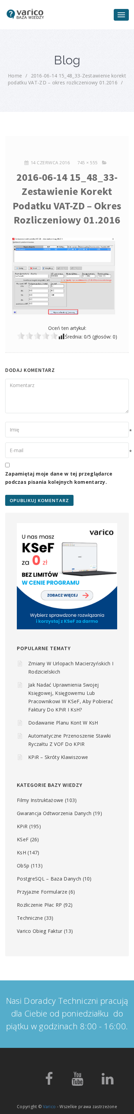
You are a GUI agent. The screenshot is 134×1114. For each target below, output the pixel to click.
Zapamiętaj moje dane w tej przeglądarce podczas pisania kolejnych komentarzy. (59, 477)
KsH (21, 852)
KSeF (23, 839)
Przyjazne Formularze (42, 891)
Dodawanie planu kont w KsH (63, 722)
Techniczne (30, 918)
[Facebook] (49, 1082)
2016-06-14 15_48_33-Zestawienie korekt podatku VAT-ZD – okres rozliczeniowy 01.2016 (67, 79)
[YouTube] (77, 1082)
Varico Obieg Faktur (40, 931)
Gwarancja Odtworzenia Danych (54, 813)
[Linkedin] (107, 1082)
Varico (49, 1107)
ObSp (23, 865)
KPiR (22, 826)
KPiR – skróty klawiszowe (58, 757)
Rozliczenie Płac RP (39, 905)
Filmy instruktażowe (40, 800)
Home (15, 75)
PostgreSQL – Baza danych (49, 878)
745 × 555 (87, 162)
